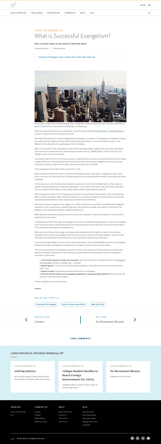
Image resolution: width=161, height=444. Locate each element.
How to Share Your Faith (70, 57)
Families (38, 415)
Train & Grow (36, 13)
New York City (88, 57)
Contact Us (62, 415)
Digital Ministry (40, 418)
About (83, 13)
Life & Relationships (89, 415)
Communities (69, 13)
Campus (38, 412)
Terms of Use (63, 418)
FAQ (12, 415)
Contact (40, 322)
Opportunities (53, 13)
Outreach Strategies (48, 57)
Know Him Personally (18, 412)
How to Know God (18, 13)
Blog (92, 13)
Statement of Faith (65, 412)
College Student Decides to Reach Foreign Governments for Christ (80, 375)
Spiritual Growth (88, 412)
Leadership (86, 425)
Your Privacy (62, 421)
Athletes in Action (41, 421)
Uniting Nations (25, 371)
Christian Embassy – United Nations (107, 131)
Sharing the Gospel (89, 418)
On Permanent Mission (110, 322)
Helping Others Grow (89, 421)
